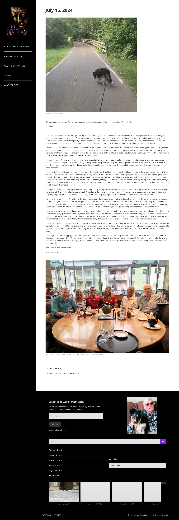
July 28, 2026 (54, 475)
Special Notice (54, 465)
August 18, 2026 (55, 455)
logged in (59, 373)
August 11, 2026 (55, 460)
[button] (165, 483)
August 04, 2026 (55, 470)
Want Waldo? (63, 504)
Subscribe (55, 424)
